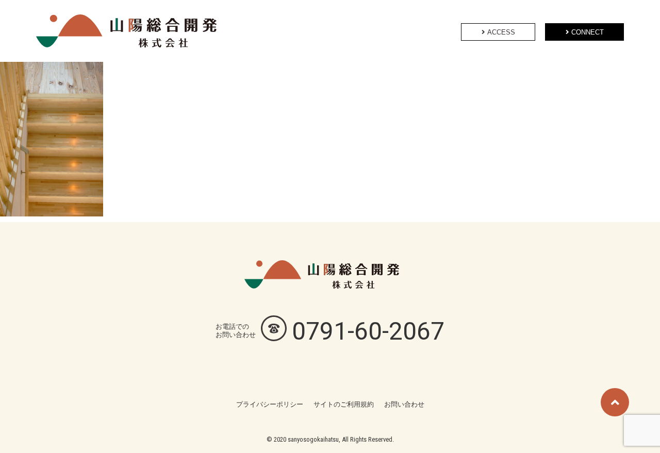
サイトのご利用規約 (344, 404)
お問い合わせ (404, 404)
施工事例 (330, 31)
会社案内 (418, 31)
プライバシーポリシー (269, 404)
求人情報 (374, 31)
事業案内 (285, 31)
